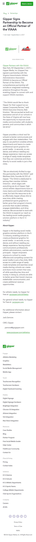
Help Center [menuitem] (7, 445)
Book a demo (27, 4)
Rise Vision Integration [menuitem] (10, 421)
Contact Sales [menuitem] (7, 466)
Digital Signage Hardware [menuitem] (12, 402)
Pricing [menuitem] (5, 462)
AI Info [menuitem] (5, 507)
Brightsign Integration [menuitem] (10, 406)
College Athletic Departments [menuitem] (13, 490)
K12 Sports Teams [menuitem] (9, 486)
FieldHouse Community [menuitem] (11, 449)
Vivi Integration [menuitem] (8, 417)
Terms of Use (18, 526)
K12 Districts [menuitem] (7, 475)
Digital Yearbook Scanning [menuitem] (12, 389)
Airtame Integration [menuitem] (10, 413)
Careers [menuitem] (5, 503)
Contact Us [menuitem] (6, 452)
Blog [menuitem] (4, 434)
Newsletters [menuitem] (7, 364)
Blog (5, 13)
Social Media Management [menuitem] (12, 368)
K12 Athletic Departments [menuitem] (12, 483)
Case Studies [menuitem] (7, 430)
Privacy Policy (18, 522)
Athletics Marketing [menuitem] (9, 357)
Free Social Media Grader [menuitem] (12, 441)
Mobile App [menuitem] (7, 372)
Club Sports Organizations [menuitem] (12, 494)
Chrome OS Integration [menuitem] (11, 409)
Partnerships (14, 13)
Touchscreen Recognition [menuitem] (11, 381)
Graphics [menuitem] (6, 361)
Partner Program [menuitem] (8, 437)
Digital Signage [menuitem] (8, 398)
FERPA (18, 530)
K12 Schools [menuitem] (7, 479)
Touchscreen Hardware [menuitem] (11, 385)
